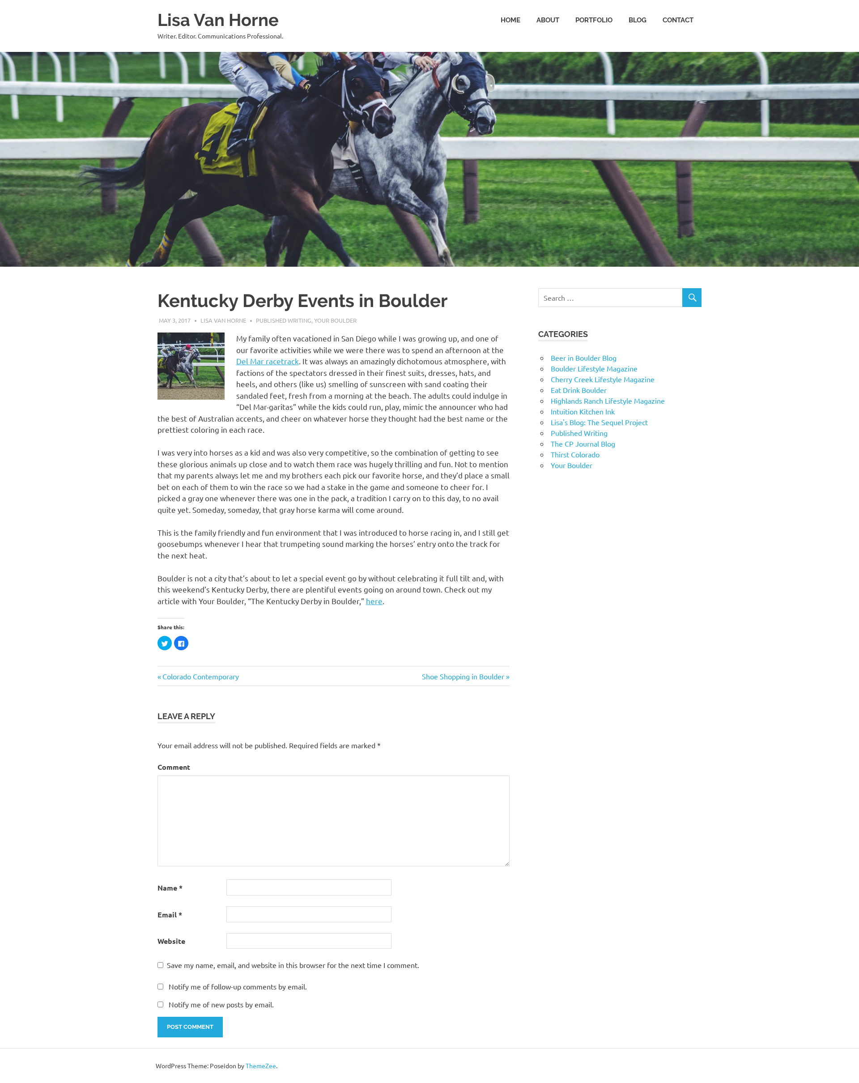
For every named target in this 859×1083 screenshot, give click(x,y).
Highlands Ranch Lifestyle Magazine (608, 400)
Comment (173, 767)
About (547, 20)
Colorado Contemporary (200, 676)
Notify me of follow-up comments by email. (238, 986)
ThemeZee (261, 1066)
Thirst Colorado (575, 454)
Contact (678, 20)
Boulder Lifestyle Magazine (594, 368)
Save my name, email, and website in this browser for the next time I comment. (293, 964)
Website (171, 941)
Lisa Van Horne (218, 20)
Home (510, 20)
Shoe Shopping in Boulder (463, 676)
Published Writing (283, 320)
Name (170, 887)
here (374, 600)
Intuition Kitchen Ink (583, 411)
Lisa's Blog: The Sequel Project (599, 422)
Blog (637, 20)
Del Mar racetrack (267, 361)
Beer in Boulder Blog (584, 357)
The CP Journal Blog (583, 443)
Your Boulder (335, 320)
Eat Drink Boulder (579, 389)
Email (169, 914)
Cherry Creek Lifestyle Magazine (603, 379)
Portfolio (593, 20)
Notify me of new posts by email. (221, 1004)
